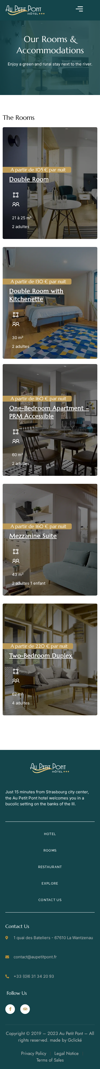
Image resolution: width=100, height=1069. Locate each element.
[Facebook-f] (10, 1009)
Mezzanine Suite (33, 535)
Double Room (29, 179)
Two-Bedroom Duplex (41, 655)
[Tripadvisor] (25, 1009)
